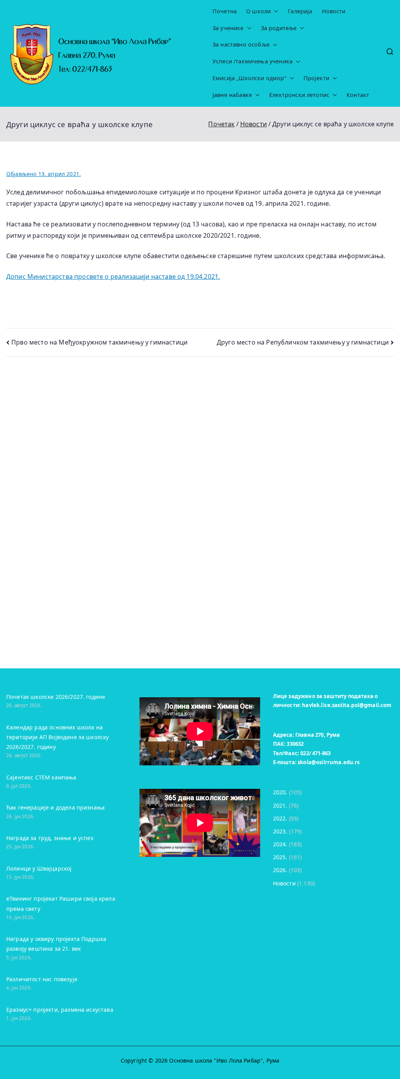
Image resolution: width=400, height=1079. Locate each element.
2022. (280, 818)
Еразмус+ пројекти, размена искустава (59, 1009)
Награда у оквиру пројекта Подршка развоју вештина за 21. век (56, 943)
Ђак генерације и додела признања (55, 807)
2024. (280, 844)
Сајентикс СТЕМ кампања (41, 777)
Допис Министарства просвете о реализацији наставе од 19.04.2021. (113, 276)
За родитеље (279, 28)
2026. (280, 870)
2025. (280, 857)
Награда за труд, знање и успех (49, 838)
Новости (334, 11)
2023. (280, 831)
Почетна (224, 11)
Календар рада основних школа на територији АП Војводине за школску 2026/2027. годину (57, 737)
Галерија (300, 11)
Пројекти (316, 78)
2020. (280, 792)
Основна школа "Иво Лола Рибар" (216, 1060)
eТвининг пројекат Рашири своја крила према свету (60, 903)
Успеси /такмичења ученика (252, 61)
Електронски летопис (299, 95)
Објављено (43, 174)
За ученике (228, 28)
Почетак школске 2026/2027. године (55, 696)
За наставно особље (241, 44)
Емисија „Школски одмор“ (249, 78)
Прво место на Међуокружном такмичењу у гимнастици (99, 342)
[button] (275, 11)
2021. (280, 805)
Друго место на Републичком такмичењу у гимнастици (303, 342)
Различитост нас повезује (41, 979)
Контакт (357, 95)
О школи (258, 11)
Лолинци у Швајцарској (38, 868)
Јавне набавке (232, 95)
